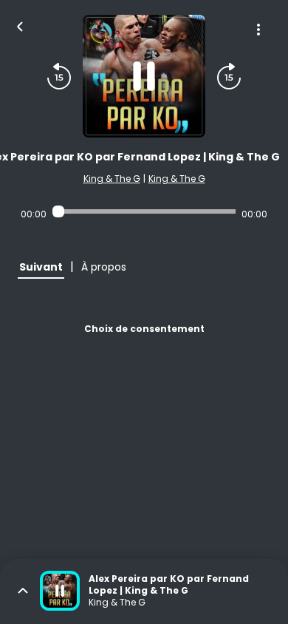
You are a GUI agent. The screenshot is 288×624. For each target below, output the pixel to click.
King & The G (111, 178)
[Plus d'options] (258, 29)
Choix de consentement (144, 328)
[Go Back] (20, 25)
